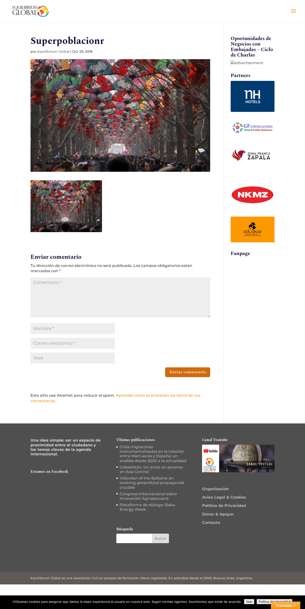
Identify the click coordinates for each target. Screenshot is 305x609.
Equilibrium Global (53, 51)
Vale (249, 602)
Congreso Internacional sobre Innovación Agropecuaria (148, 496)
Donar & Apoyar (218, 514)
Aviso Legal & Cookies (224, 497)
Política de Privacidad (224, 505)
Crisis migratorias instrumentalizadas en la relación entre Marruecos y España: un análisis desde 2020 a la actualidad (153, 454)
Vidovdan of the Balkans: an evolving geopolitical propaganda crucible (152, 482)
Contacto (211, 522)
